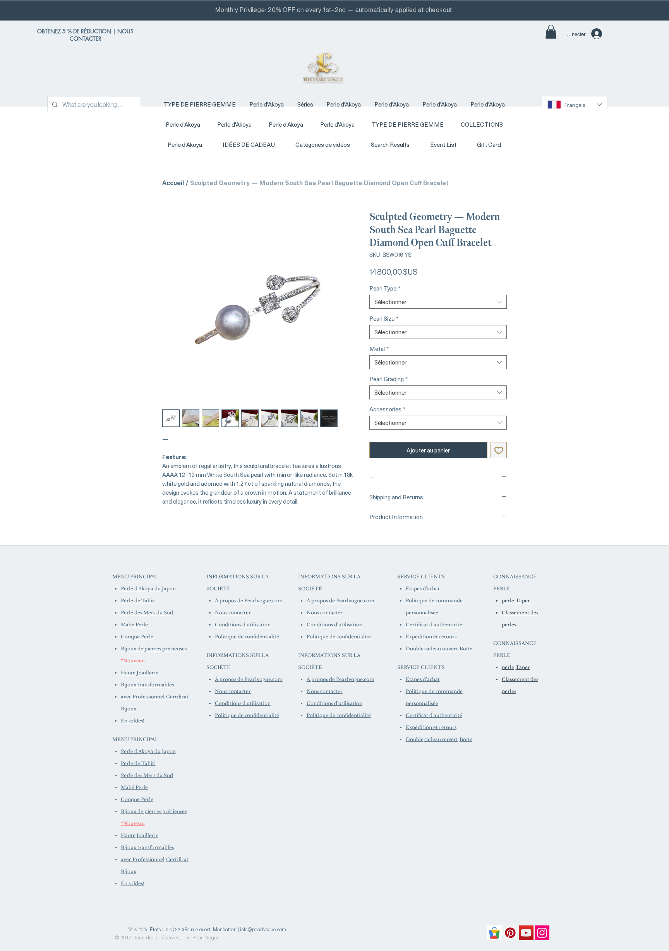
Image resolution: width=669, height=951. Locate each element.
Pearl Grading (388, 378)
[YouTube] (526, 932)
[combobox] (438, 302)
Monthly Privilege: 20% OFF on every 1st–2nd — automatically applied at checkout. (334, 10)
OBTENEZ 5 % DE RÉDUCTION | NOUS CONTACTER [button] (85, 35)
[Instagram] (542, 932)
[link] (551, 32)
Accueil (173, 182)
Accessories (387, 409)
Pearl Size (383, 318)
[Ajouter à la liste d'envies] (499, 450)
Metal (379, 348)
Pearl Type (384, 288)
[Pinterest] (510, 932)
